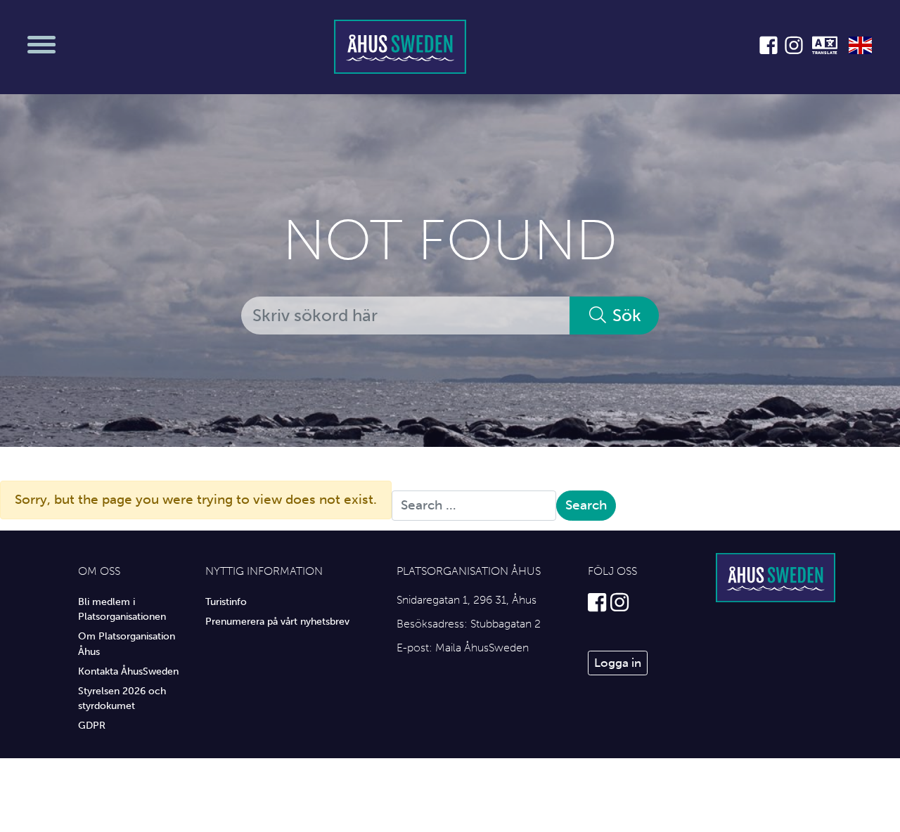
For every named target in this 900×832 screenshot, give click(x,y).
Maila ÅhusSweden (482, 647)
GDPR (91, 725)
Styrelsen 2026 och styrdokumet (122, 698)
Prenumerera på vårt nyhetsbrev (277, 621)
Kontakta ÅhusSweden (128, 671)
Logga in (617, 663)
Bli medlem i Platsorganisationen (122, 609)
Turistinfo (226, 601)
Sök (624, 315)
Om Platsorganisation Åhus (126, 644)
